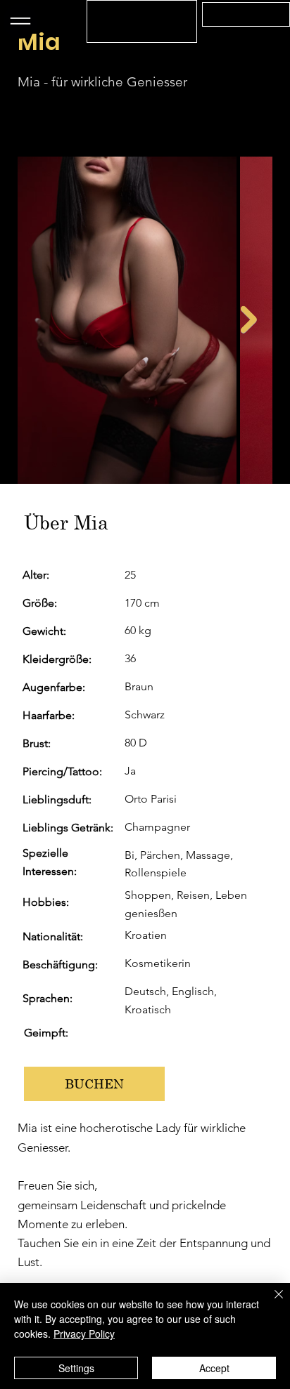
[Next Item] (249, 320)
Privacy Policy (84, 1334)
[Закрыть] (270, 1302)
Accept (214, 1368)
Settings (76, 1368)
